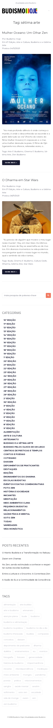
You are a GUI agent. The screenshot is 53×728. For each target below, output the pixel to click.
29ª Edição (10, 394)
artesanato (28, 610)
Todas (8, 521)
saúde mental (21, 686)
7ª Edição (9, 421)
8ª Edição (9, 424)
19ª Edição (10, 353)
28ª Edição (10, 391)
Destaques (10, 469)
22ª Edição (10, 368)
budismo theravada (13, 634)
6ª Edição (10, 42)
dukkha (7, 651)
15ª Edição (10, 338)
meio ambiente (11, 674)
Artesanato (11, 439)
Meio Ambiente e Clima (17, 503)
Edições (8, 473)
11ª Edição (9, 324)
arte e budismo (15, 151)
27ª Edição (10, 387)
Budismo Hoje (13, 39)
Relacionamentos (15, 510)
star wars (28, 264)
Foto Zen (9, 488)
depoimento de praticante (17, 645)
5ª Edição (10, 189)
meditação (42, 669)
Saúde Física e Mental (17, 514)
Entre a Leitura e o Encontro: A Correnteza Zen (26, 573)
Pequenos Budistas (16, 506)
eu (34, 651)
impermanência (35, 663)
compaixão (43, 634)
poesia (7, 680)
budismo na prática (13, 628)
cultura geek (40, 260)
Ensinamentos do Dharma (19, 476)
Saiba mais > (11, 163)
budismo (35, 616)
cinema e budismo (34, 151)
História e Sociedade (16, 491)
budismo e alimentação (15, 622)
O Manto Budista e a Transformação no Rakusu (26, 552)
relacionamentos (33, 680)
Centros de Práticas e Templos (23, 450)
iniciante (8, 669)
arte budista (25, 604)
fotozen (21, 657)
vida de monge (11, 698)
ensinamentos (22, 651)
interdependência (24, 669)
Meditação (10, 499)
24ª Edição (10, 376)
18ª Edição (10, 350)
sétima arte (17, 264)
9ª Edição (9, 428)
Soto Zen (9, 517)
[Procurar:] (23, 295)
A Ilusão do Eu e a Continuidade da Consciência (26, 580)
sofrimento (9, 692)
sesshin (35, 686)
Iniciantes (10, 495)
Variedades (10, 525)
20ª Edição (10, 361)
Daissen (8, 461)
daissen (21, 639)
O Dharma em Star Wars (20, 180)
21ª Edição (10, 365)
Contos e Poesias (14, 454)
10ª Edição (10, 320)
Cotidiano (10, 458)
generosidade (35, 657)
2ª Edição (9, 398)
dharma (6, 264)
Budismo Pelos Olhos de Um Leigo (24, 447)
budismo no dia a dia (37, 628)
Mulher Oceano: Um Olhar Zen (25, 32)
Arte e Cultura (23, 42)
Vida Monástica (13, 529)
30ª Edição (10, 402)
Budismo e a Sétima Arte (18, 443)
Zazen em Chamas (11, 558)
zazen (25, 698)
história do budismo (13, 663)
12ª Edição (10, 327)
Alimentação (12, 432)
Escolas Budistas (15, 480)
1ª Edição (9, 357)
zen (34, 698)
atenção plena (11, 616)
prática (17, 680)
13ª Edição (10, 331)
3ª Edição (9, 406)
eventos (43, 651)
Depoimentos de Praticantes (21, 465)
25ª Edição (10, 380)
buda (10, 260)
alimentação (10, 604)
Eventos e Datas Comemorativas (24, 484)
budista (30, 634)
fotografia (8, 657)
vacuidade (36, 692)
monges (27, 674)
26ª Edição (10, 383)
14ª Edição (10, 335)
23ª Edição (10, 372)
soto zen (23, 692)
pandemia (40, 674)
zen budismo (19, 154)
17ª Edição (10, 346)
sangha (7, 686)
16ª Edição (10, 342)
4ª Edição (9, 409)
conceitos (8, 639)
